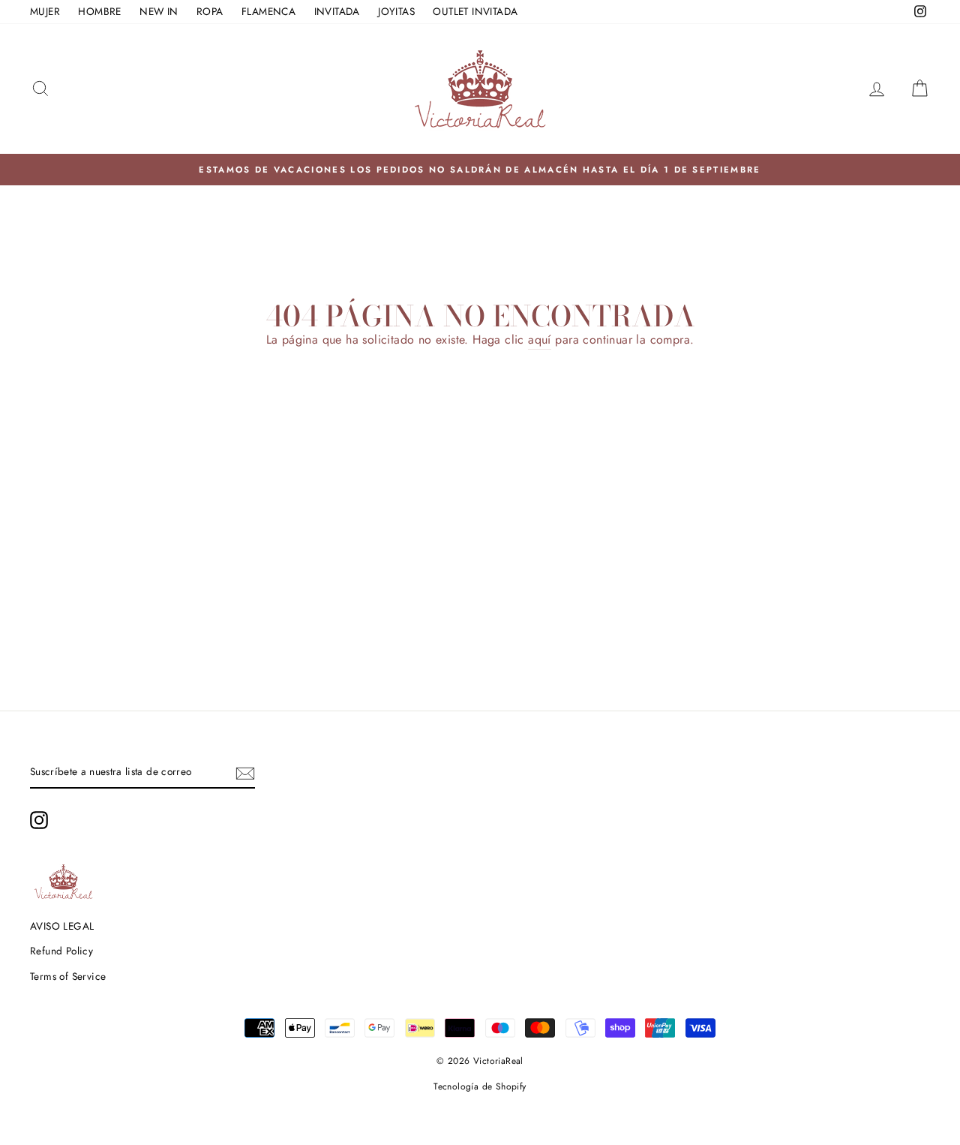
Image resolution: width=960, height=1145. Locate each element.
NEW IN (159, 11)
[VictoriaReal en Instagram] (39, 820)
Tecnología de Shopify (480, 1086)
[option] (480, 169)
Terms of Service (68, 976)
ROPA (210, 11)
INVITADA (337, 11)
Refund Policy (61, 950)
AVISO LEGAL (62, 925)
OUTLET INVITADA (475, 11)
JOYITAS (396, 11)
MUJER (45, 11)
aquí (539, 339)
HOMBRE (99, 11)
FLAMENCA (269, 11)
